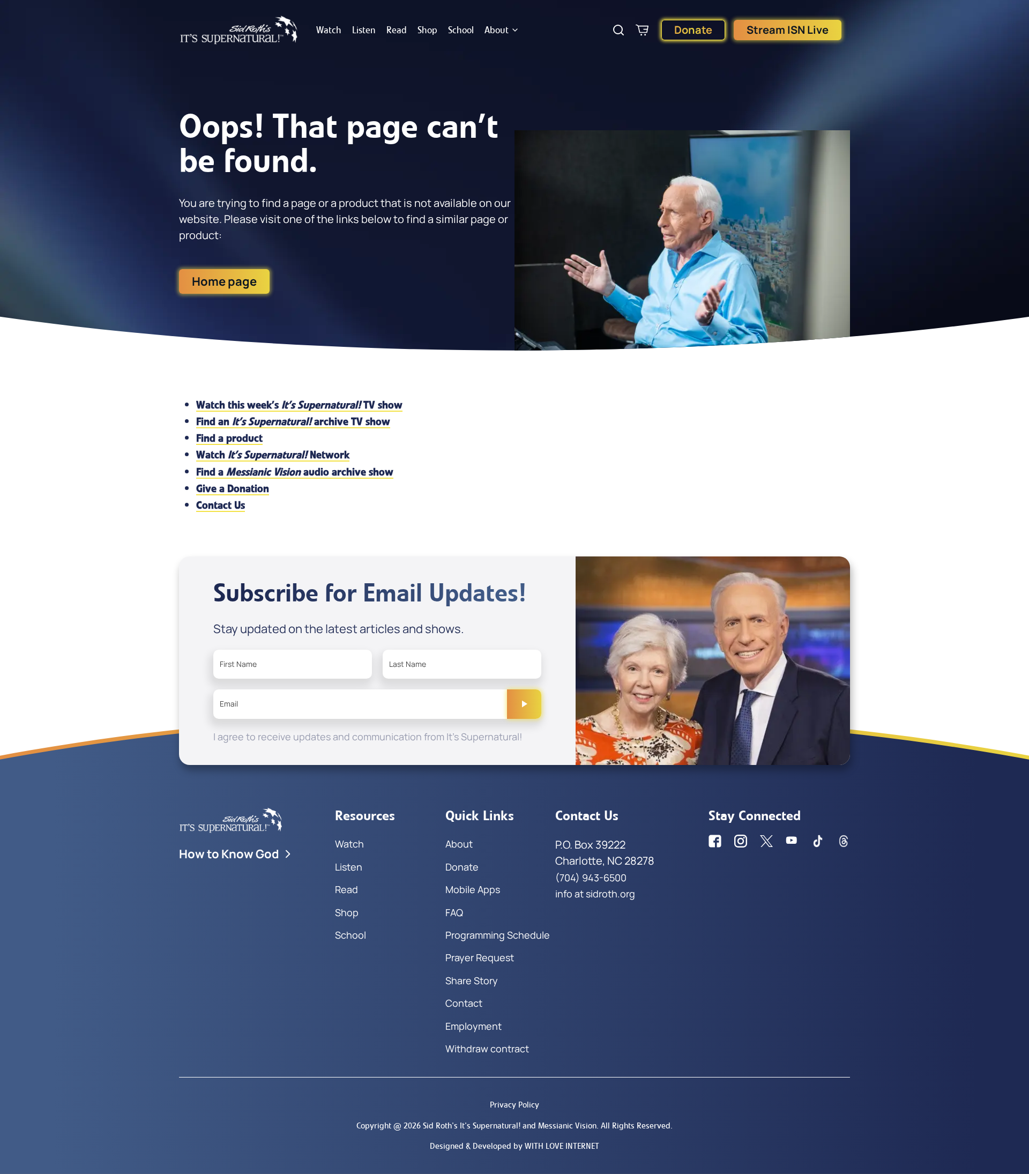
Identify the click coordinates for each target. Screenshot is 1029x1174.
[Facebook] (715, 841)
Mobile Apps (472, 889)
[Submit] (524, 703)
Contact (463, 1003)
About (496, 30)
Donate (693, 30)
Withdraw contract (487, 1048)
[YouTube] (792, 841)
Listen (364, 30)
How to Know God (229, 854)
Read (396, 30)
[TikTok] (817, 841)
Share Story (471, 980)
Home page (224, 281)
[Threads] (843, 841)
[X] (766, 841)
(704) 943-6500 (591, 877)
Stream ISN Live (788, 30)
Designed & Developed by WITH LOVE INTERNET (514, 1145)
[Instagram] (740, 841)
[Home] (239, 30)
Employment (473, 1026)
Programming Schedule (497, 934)
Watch (328, 30)
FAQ (454, 912)
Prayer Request (479, 957)
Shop (427, 30)
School (461, 30)
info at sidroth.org (595, 893)
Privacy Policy (514, 1104)
